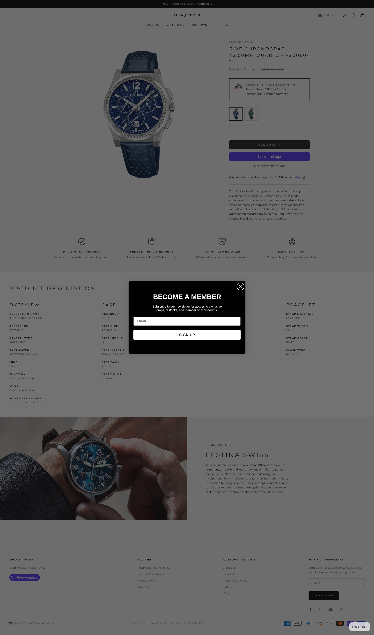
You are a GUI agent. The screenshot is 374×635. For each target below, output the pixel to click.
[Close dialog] (240, 286)
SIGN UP (187, 335)
